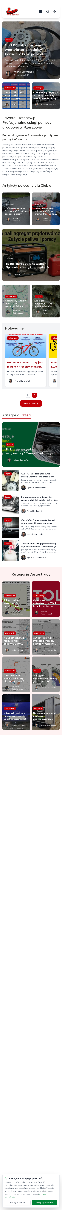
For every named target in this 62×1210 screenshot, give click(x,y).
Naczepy (38, 88)
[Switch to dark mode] (54, 11)
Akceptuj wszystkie (44, 1202)
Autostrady (10, 88)
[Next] (34, 395)
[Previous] (27, 395)
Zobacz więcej (31, 403)
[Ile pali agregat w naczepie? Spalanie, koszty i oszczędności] (30, 255)
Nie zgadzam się (17, 1202)
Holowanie (10, 204)
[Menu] (41, 11)
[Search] (47, 11)
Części (9, 40)
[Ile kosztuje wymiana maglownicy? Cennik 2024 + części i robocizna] (30, 444)
